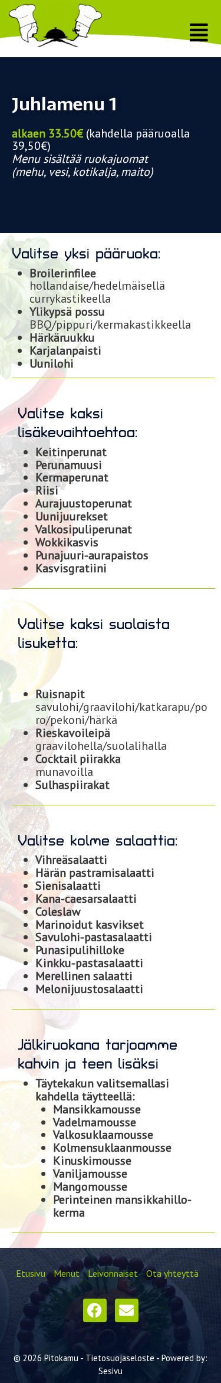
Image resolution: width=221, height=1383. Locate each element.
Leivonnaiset (113, 1273)
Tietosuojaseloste (119, 1358)
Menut (67, 1273)
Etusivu (30, 1273)
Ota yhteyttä (172, 1273)
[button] (199, 33)
